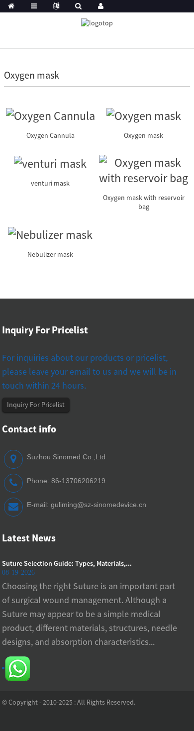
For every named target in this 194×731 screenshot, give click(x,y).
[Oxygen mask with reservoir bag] (144, 169)
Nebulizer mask (50, 254)
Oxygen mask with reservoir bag (144, 202)
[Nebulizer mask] (50, 233)
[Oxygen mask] (143, 114)
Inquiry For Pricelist (36, 404)
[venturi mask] (50, 162)
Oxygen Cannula (50, 135)
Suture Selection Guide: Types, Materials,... (67, 563)
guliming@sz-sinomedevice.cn (98, 505)
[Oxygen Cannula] (50, 114)
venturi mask (50, 183)
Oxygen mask (143, 135)
